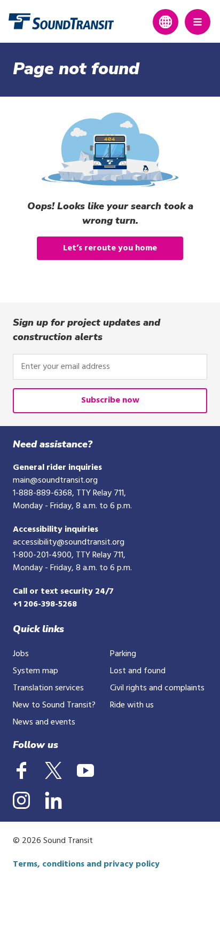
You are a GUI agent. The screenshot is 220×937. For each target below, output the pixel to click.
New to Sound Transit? (54, 705)
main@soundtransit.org (55, 480)
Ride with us (132, 705)
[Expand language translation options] (165, 22)
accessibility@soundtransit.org (68, 542)
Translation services (48, 688)
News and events (44, 722)
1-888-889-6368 (42, 493)
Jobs (21, 654)
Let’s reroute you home (110, 248)
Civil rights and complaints (157, 688)
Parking (123, 654)
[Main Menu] (197, 22)
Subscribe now (110, 400)
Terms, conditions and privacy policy (86, 864)
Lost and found (138, 671)
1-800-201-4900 (42, 555)
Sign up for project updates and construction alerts (86, 329)
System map (35, 671)
